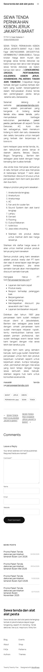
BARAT (7, 395)
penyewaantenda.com (17, 385)
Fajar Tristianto (17, 37)
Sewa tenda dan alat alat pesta (19, 3)
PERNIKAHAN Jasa (12, 399)
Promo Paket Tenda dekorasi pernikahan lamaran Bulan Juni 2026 (15, 554)
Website (7, 507)
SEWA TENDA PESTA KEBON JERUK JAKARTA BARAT (29, 418)
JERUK (15, 395)
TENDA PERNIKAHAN (11, 39)
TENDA (32, 399)
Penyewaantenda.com (19, 279)
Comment (8, 458)
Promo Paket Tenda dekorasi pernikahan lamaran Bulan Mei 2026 (15, 566)
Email (6, 497)
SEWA (24, 399)
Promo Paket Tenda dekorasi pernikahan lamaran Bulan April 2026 (16, 578)
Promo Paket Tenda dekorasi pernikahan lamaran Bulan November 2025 (14, 592)
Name (6, 486)
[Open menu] (38, 3)
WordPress (35, 667)
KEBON (24, 395)
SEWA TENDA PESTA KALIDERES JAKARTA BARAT (11, 418)
